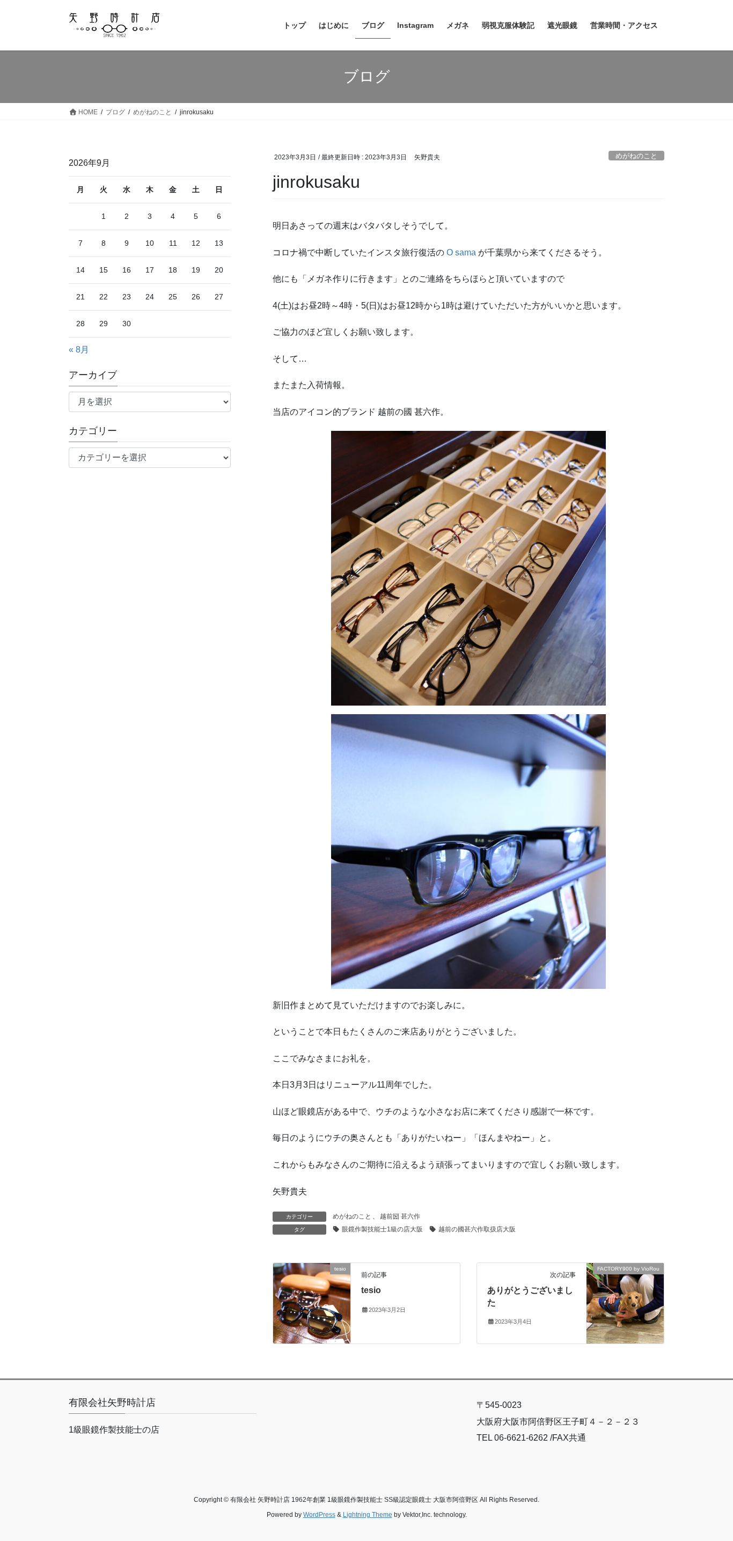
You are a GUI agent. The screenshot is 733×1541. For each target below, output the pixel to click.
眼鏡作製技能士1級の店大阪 (382, 1229)
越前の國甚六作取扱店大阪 (477, 1229)
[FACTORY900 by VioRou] (625, 1302)
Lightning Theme (367, 1514)
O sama (461, 252)
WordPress (319, 1514)
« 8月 (79, 349)
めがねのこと (636, 156)
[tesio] (311, 1302)
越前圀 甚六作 (400, 1216)
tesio (371, 1290)
